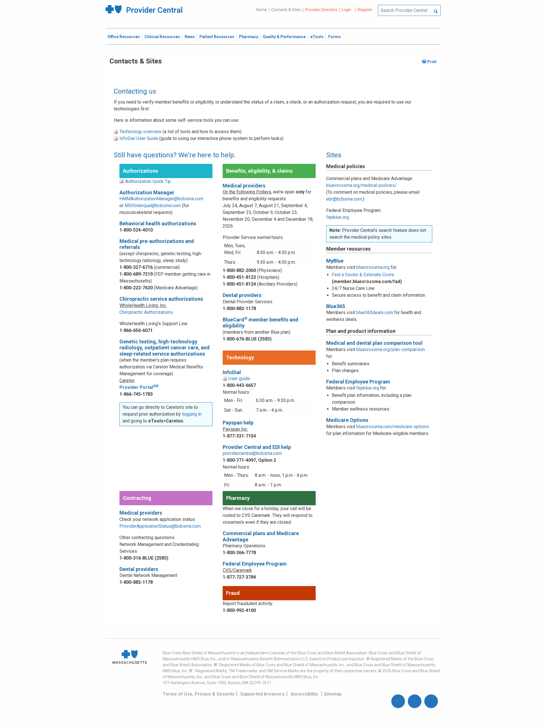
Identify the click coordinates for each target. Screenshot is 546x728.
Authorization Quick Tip (148, 181)
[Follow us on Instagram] (414, 701)
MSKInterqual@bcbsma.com (153, 205)
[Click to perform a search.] (436, 11)
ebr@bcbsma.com (344, 199)
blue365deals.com (374, 312)
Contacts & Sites (286, 9)
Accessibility (304, 694)
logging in (191, 414)
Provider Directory (321, 9)
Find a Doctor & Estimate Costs (363, 274)
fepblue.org (337, 217)
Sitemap (333, 694)
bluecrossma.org (373, 267)
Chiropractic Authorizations (146, 312)
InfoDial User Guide (138, 138)
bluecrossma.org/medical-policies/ (361, 185)
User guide (239, 378)
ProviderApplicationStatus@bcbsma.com (160, 526)
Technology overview (140, 131)
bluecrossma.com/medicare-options (392, 426)
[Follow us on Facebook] (398, 701)
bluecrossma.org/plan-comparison (390, 349)
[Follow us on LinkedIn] (431, 701)
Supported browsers (262, 694)
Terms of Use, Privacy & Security (198, 694)
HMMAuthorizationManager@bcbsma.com (161, 198)
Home (261, 9)
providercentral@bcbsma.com (252, 453)
